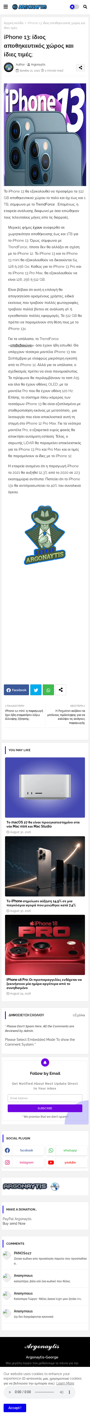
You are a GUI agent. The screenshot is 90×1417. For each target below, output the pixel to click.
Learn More (65, 1383)
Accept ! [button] (14, 1408)
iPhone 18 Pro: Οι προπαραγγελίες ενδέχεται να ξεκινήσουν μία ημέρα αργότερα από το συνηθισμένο (44, 984)
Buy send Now (14, 1223)
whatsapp (70, 1150)
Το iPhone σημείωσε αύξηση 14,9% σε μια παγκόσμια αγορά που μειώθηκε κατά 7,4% (41, 903)
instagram (26, 1162)
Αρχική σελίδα (14, 23)
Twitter (36, 689)
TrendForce (46, 204)
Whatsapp (48, 689)
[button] (85, 7)
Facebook (19, 690)
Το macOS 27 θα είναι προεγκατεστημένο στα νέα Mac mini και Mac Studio (43, 824)
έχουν (38, 227)
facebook (26, 1150)
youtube (70, 1162)
